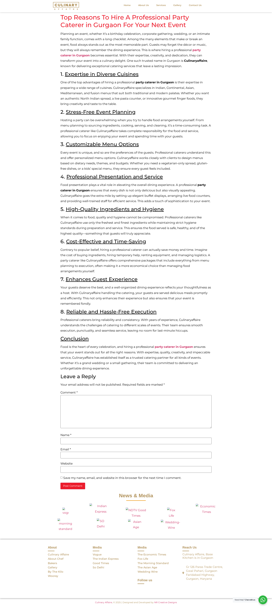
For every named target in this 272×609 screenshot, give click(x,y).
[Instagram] (149, 588)
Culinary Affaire (103, 602)
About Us (143, 5)
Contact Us (195, 5)
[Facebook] (141, 588)
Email (65, 449)
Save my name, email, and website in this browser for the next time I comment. (122, 477)
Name (65, 435)
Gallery (177, 5)
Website (66, 463)
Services (161, 5)
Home (127, 5)
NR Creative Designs (165, 602)
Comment (69, 392)
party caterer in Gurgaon (174, 347)
